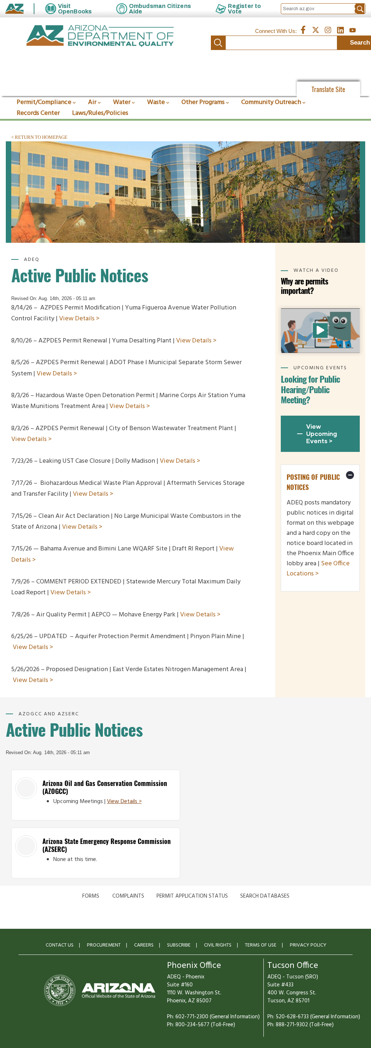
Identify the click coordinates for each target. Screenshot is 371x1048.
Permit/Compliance (44, 102)
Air (92, 102)
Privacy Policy (308, 945)
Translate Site (328, 89)
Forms (90, 896)
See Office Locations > (318, 568)
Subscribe (179, 945)
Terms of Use (260, 945)
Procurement (104, 945)
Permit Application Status (192, 896)
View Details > (79, 318)
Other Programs (203, 102)
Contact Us (60, 945)
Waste (156, 102)
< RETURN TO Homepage (39, 137)
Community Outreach (271, 102)
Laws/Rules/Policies (100, 113)
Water (121, 102)
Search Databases (264, 896)
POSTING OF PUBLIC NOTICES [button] (313, 482)
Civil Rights (218, 945)
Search (218, 43)
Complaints (128, 896)
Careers (144, 945)
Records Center (38, 113)
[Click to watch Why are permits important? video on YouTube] (320, 330)
